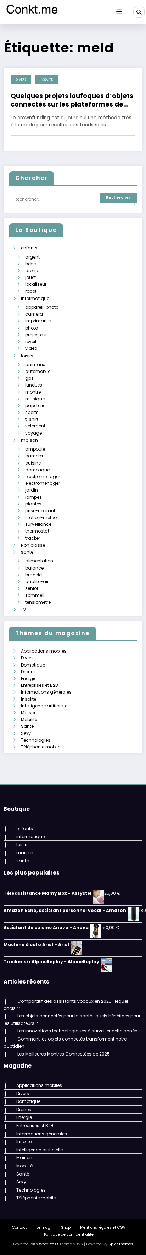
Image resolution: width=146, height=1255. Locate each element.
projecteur (36, 335)
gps (29, 378)
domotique (37, 470)
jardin (31, 490)
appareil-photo (41, 307)
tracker (32, 538)
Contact (19, 1227)
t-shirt (31, 419)
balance (34, 568)
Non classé (33, 545)
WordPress (48, 1244)
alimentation (39, 561)
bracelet (34, 575)
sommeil (34, 595)
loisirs (27, 356)
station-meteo (41, 517)
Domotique (33, 665)
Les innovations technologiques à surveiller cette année (77, 1031)
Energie (28, 678)
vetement (35, 426)
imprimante (38, 321)
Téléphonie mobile (40, 747)
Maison (29, 713)
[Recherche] (139, 11)
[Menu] (119, 12)
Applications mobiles (44, 651)
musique (35, 399)
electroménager (42, 483)
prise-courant (40, 511)
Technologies (35, 740)
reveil (30, 341)
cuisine (33, 463)
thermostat (37, 531)
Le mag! (43, 1227)
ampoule (35, 449)
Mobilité (29, 719)
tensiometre (38, 602)
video (31, 348)
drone (31, 271)
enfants (29, 248)
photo (31, 328)
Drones (28, 672)
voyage (33, 433)
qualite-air (37, 582)
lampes (33, 497)
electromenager (42, 476)
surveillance (38, 524)
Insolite (46, 79)
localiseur (35, 284)
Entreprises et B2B (39, 685)
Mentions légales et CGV (102, 1227)
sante (27, 552)
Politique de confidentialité (69, 1234)
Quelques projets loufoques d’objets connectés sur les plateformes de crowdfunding (72, 100)
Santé (27, 726)
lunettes (33, 385)
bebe (30, 264)
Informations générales (46, 692)
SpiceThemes (120, 1244)
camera (34, 314)
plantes (33, 504)
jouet (30, 277)
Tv (23, 609)
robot (30, 291)
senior (31, 588)
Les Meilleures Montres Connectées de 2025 (63, 1054)
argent (32, 257)
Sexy (26, 733)
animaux (35, 365)
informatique (35, 298)
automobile (37, 371)
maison (29, 440)
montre (33, 392)
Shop (66, 1227)
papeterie (35, 406)
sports (32, 412)
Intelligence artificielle (44, 706)
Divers (21, 79)
